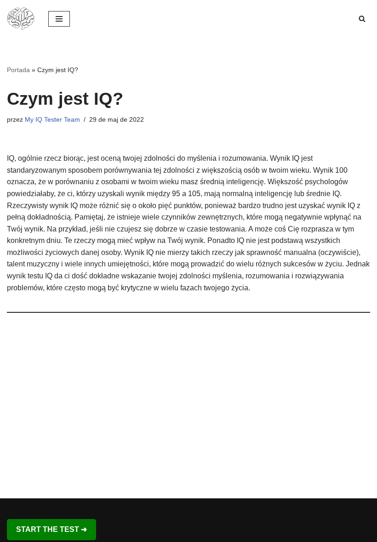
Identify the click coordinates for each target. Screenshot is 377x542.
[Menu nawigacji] (59, 19)
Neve (147, 508)
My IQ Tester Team (52, 119)
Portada (18, 69)
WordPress (220, 508)
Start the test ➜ (51, 529)
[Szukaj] (362, 18)
